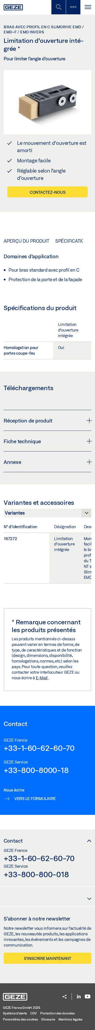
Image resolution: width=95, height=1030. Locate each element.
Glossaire (48, 1019)
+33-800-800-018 (36, 874)
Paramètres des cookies (20, 1019)
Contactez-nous (48, 192)
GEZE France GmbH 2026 (21, 1008)
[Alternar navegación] (87, 7)
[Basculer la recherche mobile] (58, 7)
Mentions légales (70, 1019)
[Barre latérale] (73, 7)
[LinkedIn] (78, 997)
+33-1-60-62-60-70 (39, 748)
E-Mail (42, 677)
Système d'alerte (15, 1013)
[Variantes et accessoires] (47, 514)
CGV (33, 1013)
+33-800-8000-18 (36, 770)
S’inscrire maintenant (47, 958)
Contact (13, 841)
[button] (64, 997)
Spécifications (73, 241)
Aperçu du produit (26, 241)
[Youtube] (87, 997)
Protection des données (57, 1013)
